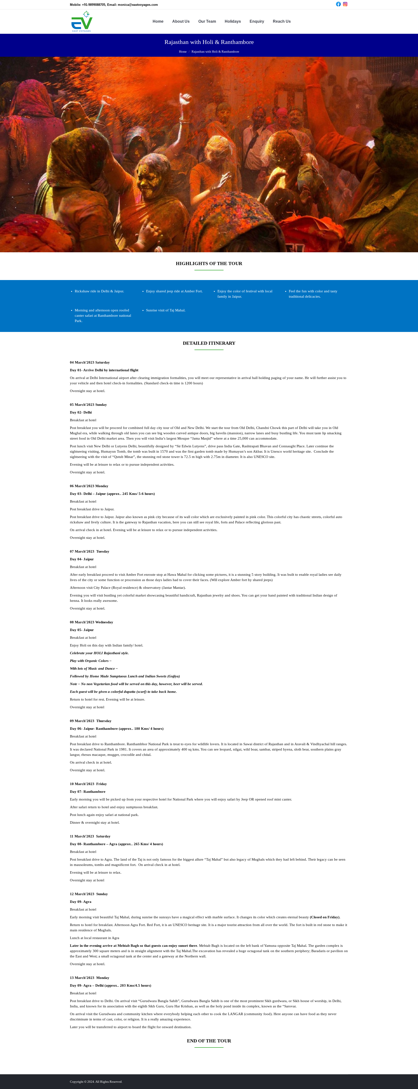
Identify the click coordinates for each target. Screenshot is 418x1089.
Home (183, 51)
